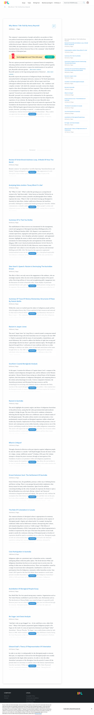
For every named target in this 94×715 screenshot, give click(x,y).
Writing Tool (36, 3)
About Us (6, 696)
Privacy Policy (30, 702)
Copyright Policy (30, 696)
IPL (5, 7)
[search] (84, 2)
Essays (23, 3)
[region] (47, 709)
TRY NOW (49, 57)
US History (56, 3)
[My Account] (88, 2)
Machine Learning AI (47, 3)
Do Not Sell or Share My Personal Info (72, 708)
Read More (32, 172)
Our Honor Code (30, 700)
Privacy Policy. (38, 713)
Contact (6, 698)
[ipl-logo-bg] (7, 2)
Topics (29, 3)
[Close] (91, 708)
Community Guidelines (32, 698)
